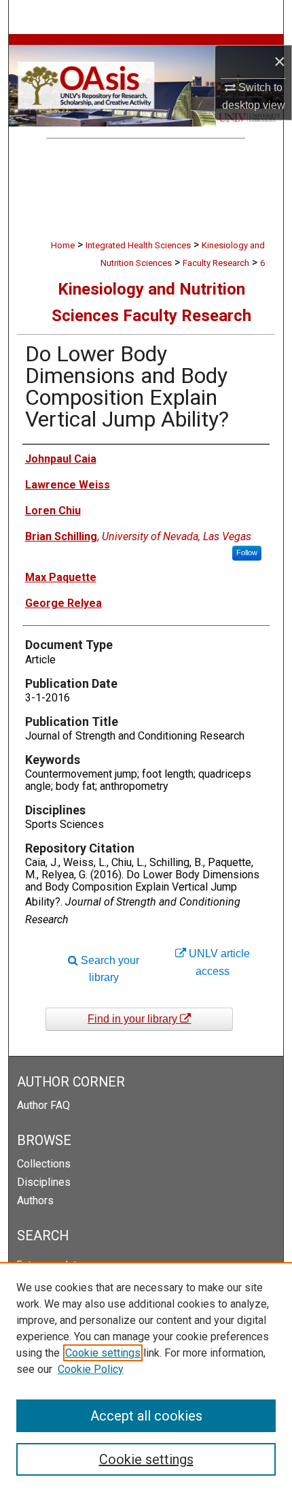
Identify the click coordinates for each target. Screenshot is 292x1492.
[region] (146, 1377)
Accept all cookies (146, 1416)
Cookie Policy (91, 1369)
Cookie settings (103, 1352)
